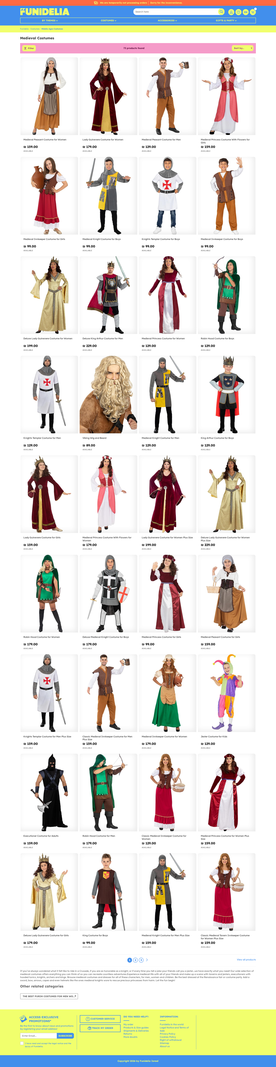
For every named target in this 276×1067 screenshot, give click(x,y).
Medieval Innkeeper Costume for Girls (44, 239)
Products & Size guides (136, 1027)
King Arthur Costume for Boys (217, 438)
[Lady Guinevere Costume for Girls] (49, 494)
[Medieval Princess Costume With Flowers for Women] (108, 494)
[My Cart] (253, 12)
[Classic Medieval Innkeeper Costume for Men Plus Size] (108, 693)
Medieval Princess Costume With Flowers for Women (107, 539)
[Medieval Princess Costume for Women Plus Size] (226, 793)
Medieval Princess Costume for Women (163, 338)
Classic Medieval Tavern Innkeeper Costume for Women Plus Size (225, 937)
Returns (127, 1033)
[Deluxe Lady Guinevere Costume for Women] (49, 295)
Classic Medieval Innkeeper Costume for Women (164, 837)
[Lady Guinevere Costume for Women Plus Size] (167, 494)
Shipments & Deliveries (136, 1030)
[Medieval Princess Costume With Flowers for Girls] (226, 96)
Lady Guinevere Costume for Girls (42, 537)
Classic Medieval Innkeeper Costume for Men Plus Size (107, 738)
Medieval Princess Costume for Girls (161, 637)
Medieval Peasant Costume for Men (161, 139)
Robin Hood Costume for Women (41, 637)
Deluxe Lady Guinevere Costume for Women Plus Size (225, 539)
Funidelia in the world (172, 1024)
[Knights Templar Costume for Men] (49, 395)
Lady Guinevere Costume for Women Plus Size (167, 537)
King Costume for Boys (95, 935)
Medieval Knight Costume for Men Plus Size (165, 935)
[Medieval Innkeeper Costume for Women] (167, 693)
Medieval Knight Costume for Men (160, 438)
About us (165, 1046)
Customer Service (102, 1018)
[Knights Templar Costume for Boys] (167, 196)
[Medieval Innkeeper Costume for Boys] (226, 196)
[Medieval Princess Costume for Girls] (167, 594)
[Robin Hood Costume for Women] (49, 594)
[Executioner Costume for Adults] (49, 793)
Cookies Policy (168, 1036)
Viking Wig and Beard (94, 438)
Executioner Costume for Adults (41, 835)
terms (27, 1046)
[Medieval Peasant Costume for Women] (49, 96)
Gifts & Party (225, 20)
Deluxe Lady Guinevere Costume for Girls (46, 935)
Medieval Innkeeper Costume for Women (164, 736)
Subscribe (65, 1035)
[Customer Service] (238, 12)
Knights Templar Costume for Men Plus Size (47, 736)
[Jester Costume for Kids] (226, 693)
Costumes (107, 20)
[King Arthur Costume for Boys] (226, 395)
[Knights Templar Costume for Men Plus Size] (49, 693)
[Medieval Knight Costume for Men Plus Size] (167, 892)
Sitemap (164, 1043)
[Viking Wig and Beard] (108, 395)
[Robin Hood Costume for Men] (108, 793)
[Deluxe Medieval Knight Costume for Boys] (108, 594)
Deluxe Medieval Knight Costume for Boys (106, 637)
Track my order (102, 1028)
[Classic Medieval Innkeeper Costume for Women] (167, 793)
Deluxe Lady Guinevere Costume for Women (47, 338)
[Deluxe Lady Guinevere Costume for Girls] (49, 892)
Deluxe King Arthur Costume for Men (103, 338)
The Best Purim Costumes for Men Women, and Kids (50, 996)
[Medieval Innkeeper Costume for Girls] (49, 196)
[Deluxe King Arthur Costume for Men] (108, 295)
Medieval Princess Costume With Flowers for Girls (225, 141)
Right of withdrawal (171, 1039)
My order (128, 1024)
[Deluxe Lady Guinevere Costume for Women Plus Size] (226, 494)
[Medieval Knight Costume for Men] (167, 395)
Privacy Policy (167, 1033)
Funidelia (24, 29)
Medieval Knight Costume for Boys (102, 239)
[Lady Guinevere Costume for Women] (108, 96)
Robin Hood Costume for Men (99, 835)
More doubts (130, 1036)
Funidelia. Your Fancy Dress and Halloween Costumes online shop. (44, 11)
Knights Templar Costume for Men (42, 438)
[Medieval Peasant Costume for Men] (167, 96)
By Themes (48, 20)
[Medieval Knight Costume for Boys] (108, 196)
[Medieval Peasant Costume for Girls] (226, 594)
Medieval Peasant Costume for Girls (220, 637)
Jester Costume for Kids (214, 736)
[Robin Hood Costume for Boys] (226, 295)
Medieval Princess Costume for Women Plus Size (225, 837)
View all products (246, 959)
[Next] (147, 960)
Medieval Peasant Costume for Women (44, 139)
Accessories (166, 20)
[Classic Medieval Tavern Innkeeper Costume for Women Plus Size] (226, 892)
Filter (31, 48)
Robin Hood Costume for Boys (217, 338)
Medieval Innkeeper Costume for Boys (222, 239)
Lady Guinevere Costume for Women (103, 139)
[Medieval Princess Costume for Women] (167, 295)
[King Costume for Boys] (108, 892)
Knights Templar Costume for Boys (161, 239)
